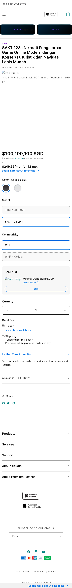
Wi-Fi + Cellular (14, 256)
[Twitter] (9, 404)
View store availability (18, 330)
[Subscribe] (59, 537)
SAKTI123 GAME (15, 210)
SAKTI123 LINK (14, 221)
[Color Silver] (17, 188)
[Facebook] (4, 404)
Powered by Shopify (45, 571)
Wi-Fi (8, 245)
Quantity (7, 301)
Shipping (19, 158)
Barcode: (23, 67)
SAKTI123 (30, 571)
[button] (36, 354)
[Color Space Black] (6, 188)
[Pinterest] (14, 404)
